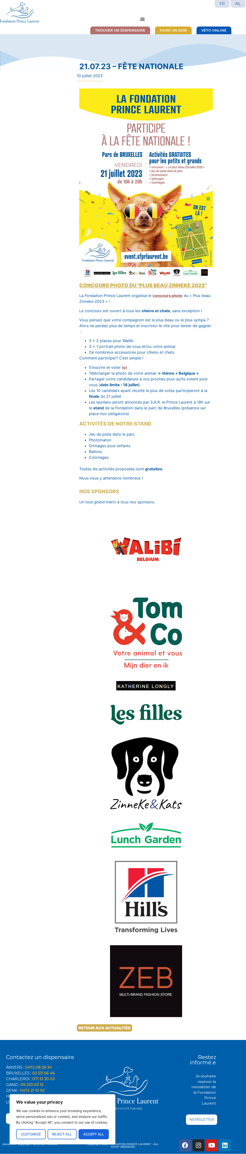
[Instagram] (198, 1145)
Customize (31, 1134)
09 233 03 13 (31, 1084)
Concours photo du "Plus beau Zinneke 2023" (143, 285)
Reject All (62, 1134)
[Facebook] (185, 1145)
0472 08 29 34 (38, 1067)
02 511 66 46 (43, 1073)
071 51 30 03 (43, 1079)
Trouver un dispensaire (120, 30)
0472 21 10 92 (32, 1090)
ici (124, 367)
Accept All (93, 1134)
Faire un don (173, 30)
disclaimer (9, 1144)
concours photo (168, 295)
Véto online (214, 30)
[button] (142, 19)
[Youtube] (212, 1145)
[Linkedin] (225, 1145)
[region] (62, 1119)
